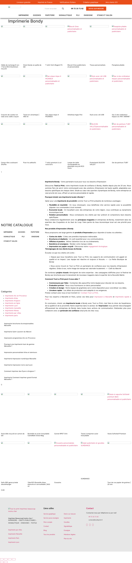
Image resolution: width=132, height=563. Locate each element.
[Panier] (118, 9)
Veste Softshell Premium (116, 434)
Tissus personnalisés (97, 65)
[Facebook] (87, 525)
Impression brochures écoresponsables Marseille (19, 324)
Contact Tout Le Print (89, 293)
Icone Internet (118, 555)
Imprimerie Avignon (12, 301)
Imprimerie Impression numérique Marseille (20, 359)
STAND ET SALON (104, 15)
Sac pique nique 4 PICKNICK (52, 116)
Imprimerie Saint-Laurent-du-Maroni (17, 332)
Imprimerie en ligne (12, 303)
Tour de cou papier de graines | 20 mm (119, 483)
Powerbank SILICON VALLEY (97, 163)
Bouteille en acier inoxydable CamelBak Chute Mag (38, 435)
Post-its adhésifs (29, 163)
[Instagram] (93, 525)
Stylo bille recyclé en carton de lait (12, 435)
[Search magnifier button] (62, 8)
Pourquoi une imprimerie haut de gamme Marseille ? (19, 345)
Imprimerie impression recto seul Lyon (18, 365)
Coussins (57, 482)
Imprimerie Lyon (11, 306)
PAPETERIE (50, 15)
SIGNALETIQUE (65, 15)
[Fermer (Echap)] (14, 559)
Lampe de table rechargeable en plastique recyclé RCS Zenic (76, 165)
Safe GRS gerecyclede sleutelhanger (9, 483)
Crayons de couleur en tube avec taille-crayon (10, 116)
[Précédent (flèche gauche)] (2, 562)
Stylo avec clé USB (97, 115)
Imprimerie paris (11, 315)
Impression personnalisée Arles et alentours (20, 352)
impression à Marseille (103, 297)
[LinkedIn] (90, 525)
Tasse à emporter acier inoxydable (89, 435)
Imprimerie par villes (13, 313)
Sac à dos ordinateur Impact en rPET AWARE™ (121, 116)
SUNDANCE (85, 479)
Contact (90, 508)
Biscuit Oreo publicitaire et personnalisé (77, 66)
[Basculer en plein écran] (6, 559)
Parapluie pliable (118, 65)
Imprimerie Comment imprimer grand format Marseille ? (20, 378)
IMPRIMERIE (24, 15)
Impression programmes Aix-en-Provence (19, 338)
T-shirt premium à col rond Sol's (53, 163)
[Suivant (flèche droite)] (6, 562)
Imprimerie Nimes (12, 310)
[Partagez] (10, 559)
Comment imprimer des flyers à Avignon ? (19, 371)
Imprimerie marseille (13, 308)
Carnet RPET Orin (60, 434)
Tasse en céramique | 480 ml (31, 116)
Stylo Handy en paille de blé (32, 66)
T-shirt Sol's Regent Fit (53, 65)
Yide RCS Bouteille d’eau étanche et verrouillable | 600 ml (39, 484)
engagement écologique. (98, 246)
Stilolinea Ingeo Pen (75, 115)
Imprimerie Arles (11, 298)
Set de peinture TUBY (120, 163)
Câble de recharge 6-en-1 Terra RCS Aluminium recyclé (10, 67)
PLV (78, 15)
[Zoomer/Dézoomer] (2, 559)
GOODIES (37, 15)
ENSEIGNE (88, 15)
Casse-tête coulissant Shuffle (9, 163)
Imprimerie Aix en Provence (16, 296)
